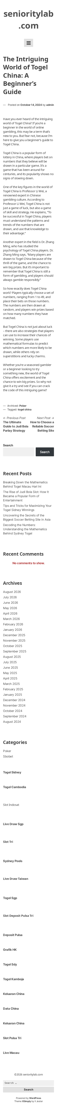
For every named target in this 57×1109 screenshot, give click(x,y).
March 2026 (11, 619)
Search (8, 445)
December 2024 (14, 700)
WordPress (35, 1098)
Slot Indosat (11, 805)
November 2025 (14, 640)
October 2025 (12, 646)
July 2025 (10, 662)
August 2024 (12, 722)
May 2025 (10, 673)
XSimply (26, 1101)
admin (50, 104)
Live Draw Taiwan (15, 879)
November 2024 (14, 705)
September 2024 (14, 716)
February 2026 (13, 624)
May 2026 (10, 608)
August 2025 (12, 657)
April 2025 (10, 678)
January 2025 (12, 694)
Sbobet (8, 756)
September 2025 (14, 651)
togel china (24, 409)
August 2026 (12, 592)
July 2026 (10, 597)
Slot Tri (8, 842)
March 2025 (11, 684)
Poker (22, 405)
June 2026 (10, 602)
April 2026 (10, 613)
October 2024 (12, 711)
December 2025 (14, 635)
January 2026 (12, 630)
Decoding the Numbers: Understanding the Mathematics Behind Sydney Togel (25, 529)
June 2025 (10, 667)
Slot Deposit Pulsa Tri (18, 916)
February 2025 (13, 689)
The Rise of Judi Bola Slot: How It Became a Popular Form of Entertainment (26, 496)
